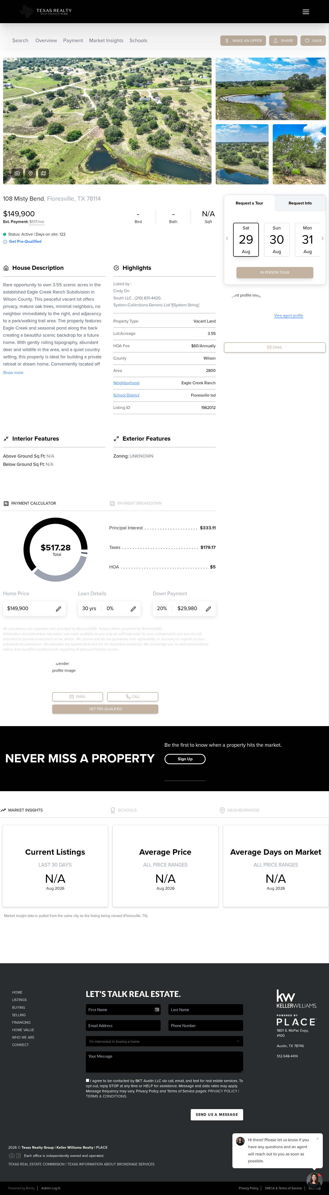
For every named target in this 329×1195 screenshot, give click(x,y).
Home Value (23, 1030)
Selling (19, 1015)
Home (17, 992)
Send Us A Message (217, 1114)
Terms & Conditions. (106, 1096)
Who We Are (23, 1037)
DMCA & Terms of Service (283, 1188)
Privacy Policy (222, 1091)
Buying (18, 1007)
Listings (19, 1000)
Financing (21, 1022)
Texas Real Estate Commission (36, 1164)
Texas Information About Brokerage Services (110, 1164)
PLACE (101, 1147)
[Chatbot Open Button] (314, 1180)
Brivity (30, 1188)
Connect (20, 1045)
